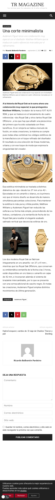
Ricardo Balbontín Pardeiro (16, 50)
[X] (11, 56)
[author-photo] (27, 357)
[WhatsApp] (23, 56)
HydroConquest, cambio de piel (15, 332)
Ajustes (34, 496)
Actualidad (6, 26)
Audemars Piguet (20, 299)
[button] (51, 15)
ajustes (23, 490)
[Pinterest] (17, 56)
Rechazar (21, 496)
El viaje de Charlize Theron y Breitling (40, 332)
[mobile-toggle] (4, 15)
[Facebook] (5, 56)
